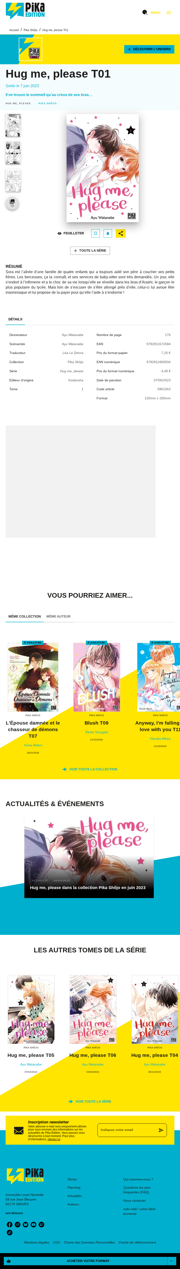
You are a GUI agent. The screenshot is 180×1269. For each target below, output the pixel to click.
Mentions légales (36, 1242)
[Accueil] (25, 11)
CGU (56, 1242)
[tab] (15, 319)
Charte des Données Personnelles (89, 1242)
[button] (149, 49)
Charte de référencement (137, 1242)
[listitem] (10, 1225)
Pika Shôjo (31, 30)
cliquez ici (54, 1139)
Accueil (14, 30)
